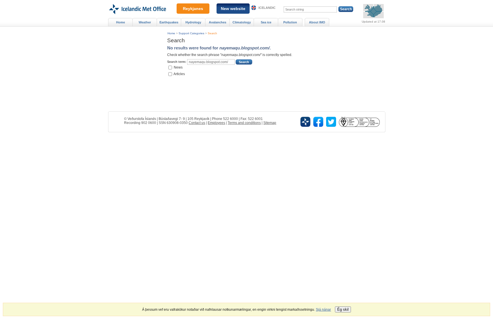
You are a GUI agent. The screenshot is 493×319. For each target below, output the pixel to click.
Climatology (242, 22)
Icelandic (267, 7)
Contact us (197, 123)
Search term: (176, 61)
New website (233, 8)
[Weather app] (305, 122)
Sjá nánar (323, 310)
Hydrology (193, 22)
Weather (145, 22)
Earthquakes (168, 22)
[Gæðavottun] (359, 122)
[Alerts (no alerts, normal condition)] (373, 11)
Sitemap (269, 123)
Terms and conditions (244, 123)
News (178, 67)
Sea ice (266, 22)
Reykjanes (193, 8)
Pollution (290, 22)
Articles (179, 74)
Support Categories (191, 33)
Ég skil (343, 309)
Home (171, 33)
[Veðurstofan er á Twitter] (331, 122)
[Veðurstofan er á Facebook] (318, 122)
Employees (216, 123)
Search (212, 33)
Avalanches (217, 22)
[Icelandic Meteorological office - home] (137, 2)
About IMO (317, 22)
